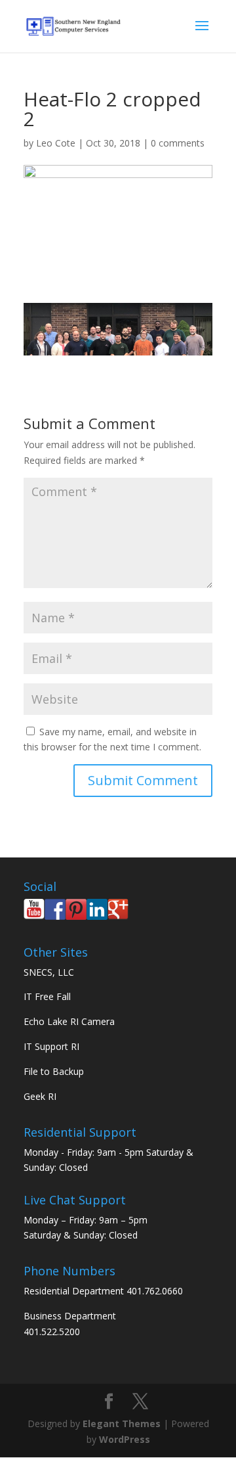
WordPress (124, 1439)
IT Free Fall (47, 996)
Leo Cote (55, 143)
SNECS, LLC (49, 972)
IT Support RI (51, 1046)
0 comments (178, 143)
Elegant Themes (122, 1423)
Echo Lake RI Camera (69, 1021)
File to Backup (54, 1071)
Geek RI (40, 1096)
